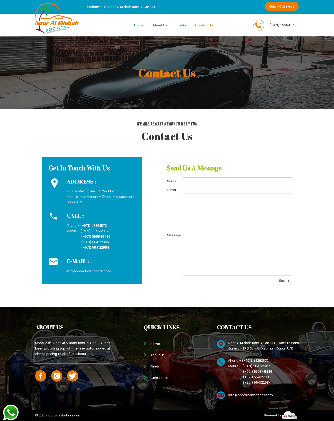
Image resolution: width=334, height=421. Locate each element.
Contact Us (204, 25)
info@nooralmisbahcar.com (250, 395)
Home (138, 25)
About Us (159, 25)
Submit (284, 280)
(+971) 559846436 (284, 25)
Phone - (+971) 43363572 (87, 225)
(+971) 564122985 (88, 242)
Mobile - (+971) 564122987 (87, 231)
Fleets (181, 25)
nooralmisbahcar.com (64, 415)
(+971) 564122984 (88, 247)
